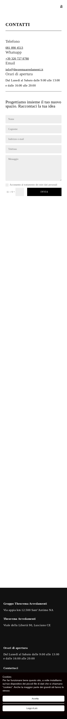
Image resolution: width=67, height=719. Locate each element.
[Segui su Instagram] (13, 637)
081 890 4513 (14, 47)
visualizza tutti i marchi (33, 475)
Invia (44, 192)
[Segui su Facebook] (6, 637)
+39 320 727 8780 (17, 58)
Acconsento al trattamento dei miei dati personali (33, 184)
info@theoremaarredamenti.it (24, 69)
